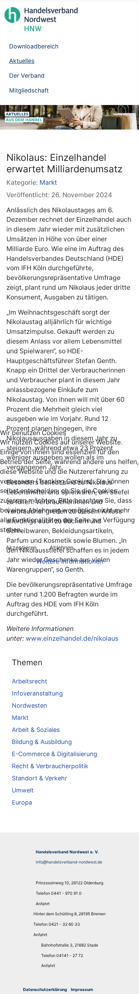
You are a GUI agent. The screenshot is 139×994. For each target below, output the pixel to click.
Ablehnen (61, 547)
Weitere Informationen (69, 561)
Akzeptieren (21, 547)
